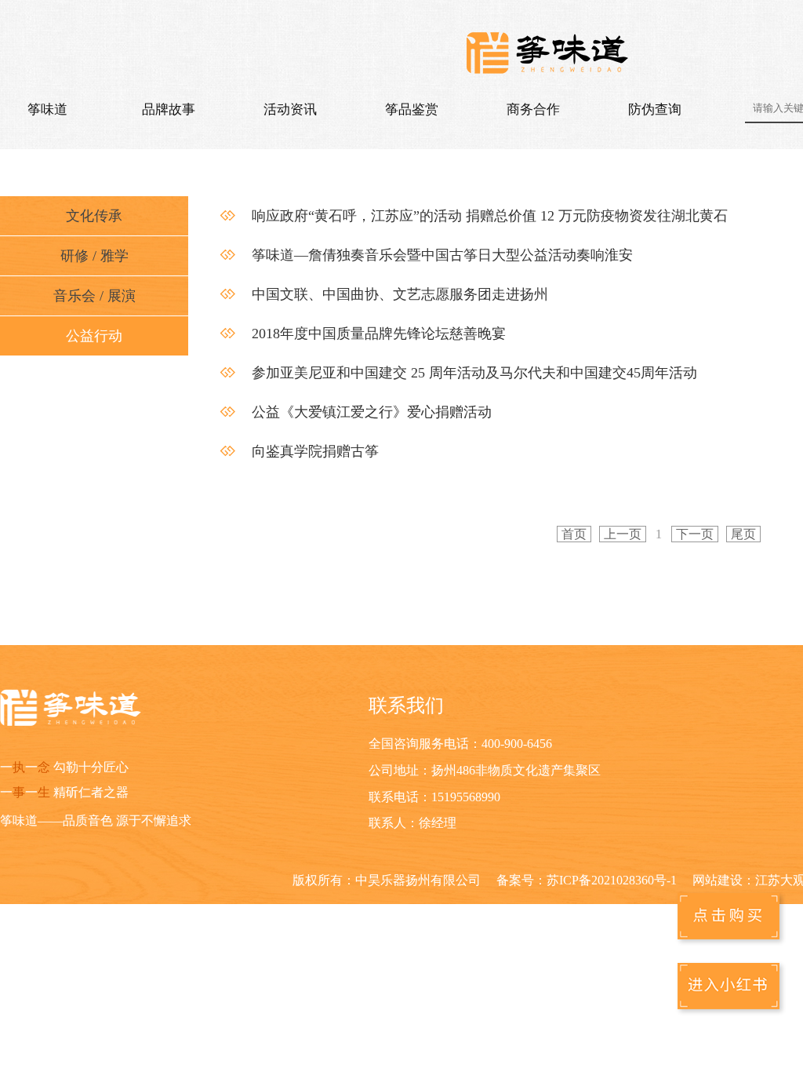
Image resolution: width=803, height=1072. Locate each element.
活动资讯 (290, 109)
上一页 (622, 534)
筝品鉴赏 (411, 109)
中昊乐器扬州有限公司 (418, 880)
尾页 (743, 534)
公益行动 (94, 336)
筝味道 (47, 109)
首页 (574, 534)
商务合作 (533, 109)
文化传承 (94, 216)
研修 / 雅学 (94, 256)
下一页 (695, 534)
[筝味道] (549, 54)
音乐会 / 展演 (94, 296)
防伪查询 (654, 109)
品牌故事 (168, 109)
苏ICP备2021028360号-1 (612, 880)
